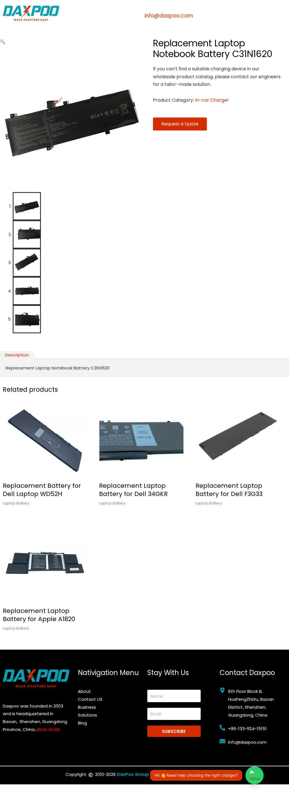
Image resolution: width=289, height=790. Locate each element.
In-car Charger (212, 100)
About (84, 691)
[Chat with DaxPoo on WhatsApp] (255, 775)
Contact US (90, 699)
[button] (2, 42)
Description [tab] (17, 355)
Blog (82, 723)
